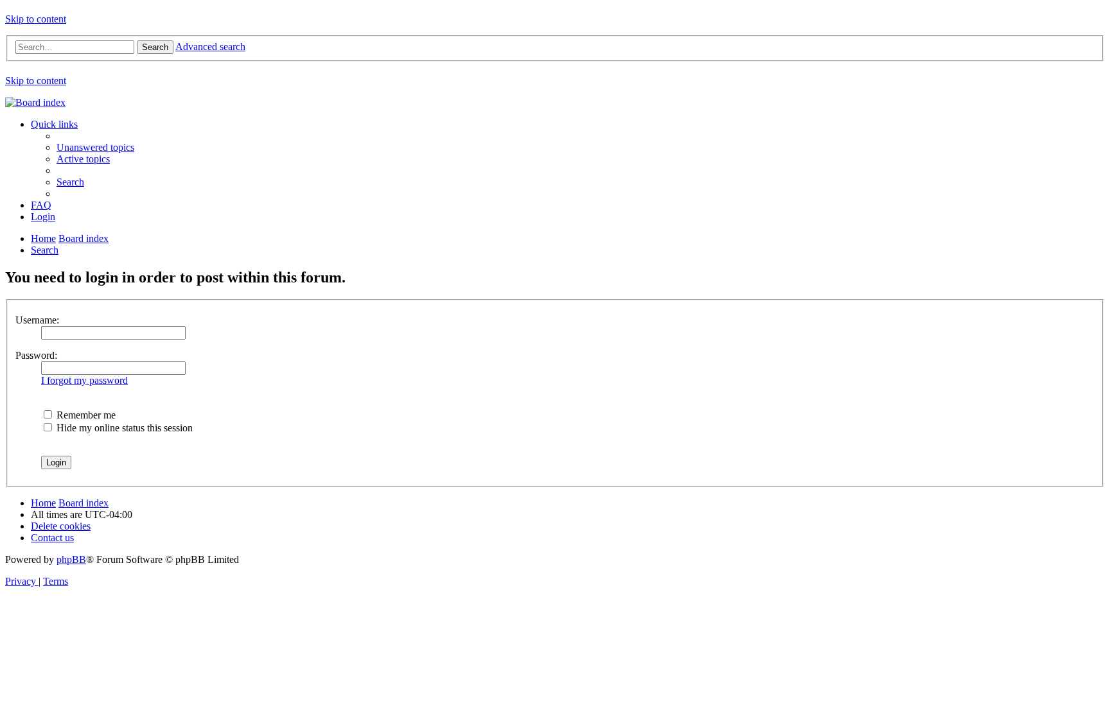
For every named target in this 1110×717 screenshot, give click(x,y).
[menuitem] (95, 147)
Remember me (85, 415)
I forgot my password (84, 380)
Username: (37, 320)
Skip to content (35, 18)
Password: (36, 355)
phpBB (71, 559)
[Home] (35, 102)
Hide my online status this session (123, 427)
